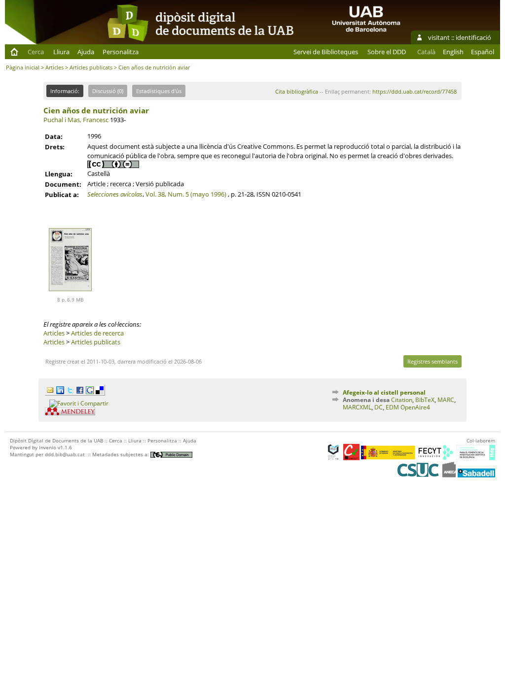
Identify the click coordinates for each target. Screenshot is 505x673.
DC (378, 407)
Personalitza (121, 51)
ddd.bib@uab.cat (65, 454)
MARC (445, 400)
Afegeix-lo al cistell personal (384, 392)
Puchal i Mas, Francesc (75, 119)
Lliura (61, 51)
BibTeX (424, 400)
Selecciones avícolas (115, 194)
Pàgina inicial (22, 67)
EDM (392, 407)
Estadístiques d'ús (158, 91)
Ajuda (85, 51)
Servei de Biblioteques (325, 51)
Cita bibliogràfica (296, 91)
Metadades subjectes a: (121, 454)
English (453, 51)
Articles (54, 67)
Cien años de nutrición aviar (96, 110)
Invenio (47, 447)
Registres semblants (432, 361)
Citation (401, 400)
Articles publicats (91, 67)
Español (482, 51)
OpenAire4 (415, 407)
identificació (473, 37)
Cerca (36, 51)
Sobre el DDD (386, 51)
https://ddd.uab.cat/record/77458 (414, 91)
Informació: (64, 91)
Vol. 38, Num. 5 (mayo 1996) (185, 194)
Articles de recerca (97, 333)
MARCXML (357, 407)
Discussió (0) (107, 91)
